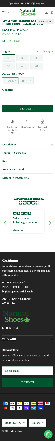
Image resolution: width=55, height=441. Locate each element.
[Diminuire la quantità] (5, 96)
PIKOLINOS (13, 40)
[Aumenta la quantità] (17, 96)
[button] (6, 223)
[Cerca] (9, 12)
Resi (4, 161)
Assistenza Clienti (13, 169)
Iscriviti (27, 382)
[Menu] (3, 12)
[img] (29, 203)
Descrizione (9, 144)
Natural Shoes (16, 431)
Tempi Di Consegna (14, 152)
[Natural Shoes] (27, 12)
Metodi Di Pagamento (15, 177)
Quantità (7, 89)
